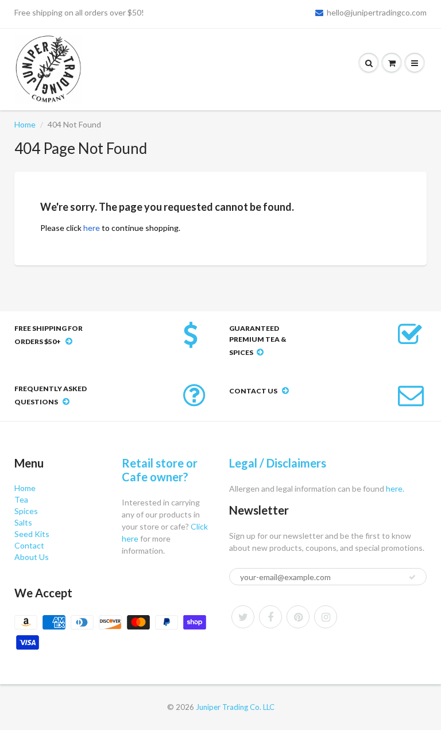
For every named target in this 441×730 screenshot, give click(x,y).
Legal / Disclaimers (277, 463)
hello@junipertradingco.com (377, 12)
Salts (23, 522)
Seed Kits (31, 534)
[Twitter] (242, 616)
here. (394, 488)
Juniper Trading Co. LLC (235, 707)
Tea (21, 499)
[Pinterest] (298, 616)
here (91, 228)
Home (25, 124)
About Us (31, 557)
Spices (26, 511)
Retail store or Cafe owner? (160, 470)
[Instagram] (325, 616)
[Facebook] (270, 616)
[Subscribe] (412, 577)
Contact (29, 545)
